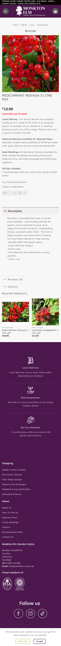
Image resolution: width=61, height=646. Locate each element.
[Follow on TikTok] (42, 613)
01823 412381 (13, 563)
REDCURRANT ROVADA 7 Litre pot (15, 331)
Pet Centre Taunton (12, 474)
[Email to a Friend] (15, 193)
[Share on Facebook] (10, 193)
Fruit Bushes (42, 25)
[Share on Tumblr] (25, 193)
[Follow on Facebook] (18, 613)
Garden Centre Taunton (14, 469)
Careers (6, 527)
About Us (6, 507)
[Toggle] (5, 211)
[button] (5, 11)
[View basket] (55, 11)
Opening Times (9, 517)
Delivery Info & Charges (14, 484)
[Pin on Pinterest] (20, 193)
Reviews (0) (15, 279)
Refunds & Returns (11, 494)
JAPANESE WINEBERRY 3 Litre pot (45, 331)
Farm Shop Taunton (12, 479)
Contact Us (7, 537)
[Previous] (2, 320)
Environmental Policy (12, 532)
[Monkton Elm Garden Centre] (30, 11)
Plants (24, 25)
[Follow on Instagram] (30, 613)
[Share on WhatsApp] (4, 193)
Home (15, 25)
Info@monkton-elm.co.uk (21, 566)
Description (15, 210)
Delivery (13, 286)
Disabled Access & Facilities (16, 489)
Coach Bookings (10, 522)
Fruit (32, 25)
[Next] (58, 320)
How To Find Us (10, 512)
